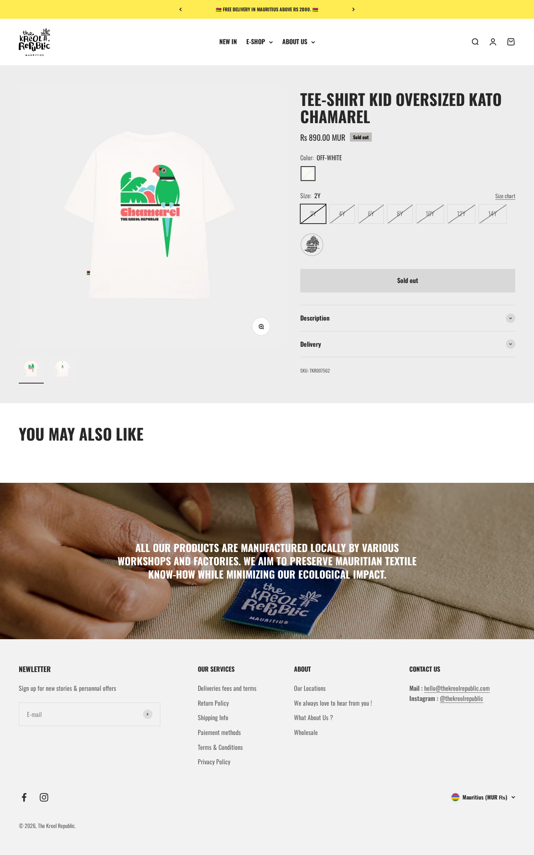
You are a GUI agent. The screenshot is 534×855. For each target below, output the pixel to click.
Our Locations (310, 688)
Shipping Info (213, 717)
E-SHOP (255, 42)
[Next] (353, 9)
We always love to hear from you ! (333, 703)
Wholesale (306, 732)
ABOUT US (294, 42)
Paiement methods (219, 732)
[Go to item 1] (31, 370)
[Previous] (180, 9)
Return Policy (213, 703)
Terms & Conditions (220, 747)
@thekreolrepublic (461, 698)
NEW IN (228, 42)
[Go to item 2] (62, 370)
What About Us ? (313, 717)
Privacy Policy (214, 761)
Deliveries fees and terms (227, 688)
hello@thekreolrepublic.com (457, 688)
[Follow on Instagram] (44, 797)
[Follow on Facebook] (24, 797)
